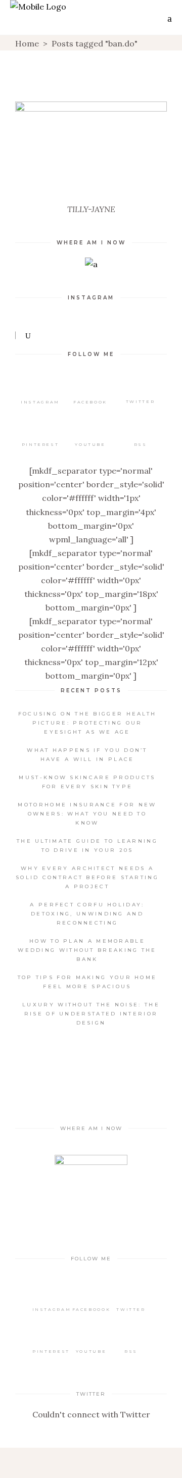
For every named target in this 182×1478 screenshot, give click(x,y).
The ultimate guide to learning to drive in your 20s (87, 845)
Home (27, 43)
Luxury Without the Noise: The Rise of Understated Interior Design (91, 1013)
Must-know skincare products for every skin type (87, 782)
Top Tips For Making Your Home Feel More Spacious (87, 982)
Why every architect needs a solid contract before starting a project (87, 877)
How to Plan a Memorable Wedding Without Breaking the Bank (87, 950)
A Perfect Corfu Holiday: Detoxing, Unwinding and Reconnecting (87, 913)
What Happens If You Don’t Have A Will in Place (87, 754)
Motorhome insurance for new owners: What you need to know (87, 813)
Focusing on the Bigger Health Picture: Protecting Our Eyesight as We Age (87, 722)
